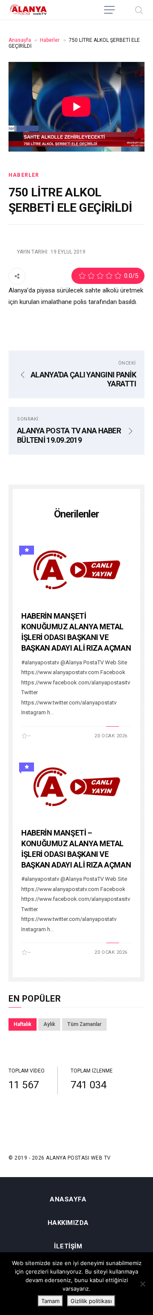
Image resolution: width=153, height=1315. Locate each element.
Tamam (50, 1300)
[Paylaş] (17, 276)
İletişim (68, 1246)
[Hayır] (142, 1284)
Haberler (50, 40)
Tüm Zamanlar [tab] (84, 1024)
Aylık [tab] (49, 1024)
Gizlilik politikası (91, 1300)
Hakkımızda (68, 1223)
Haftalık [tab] (22, 1024)
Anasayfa (19, 40)
